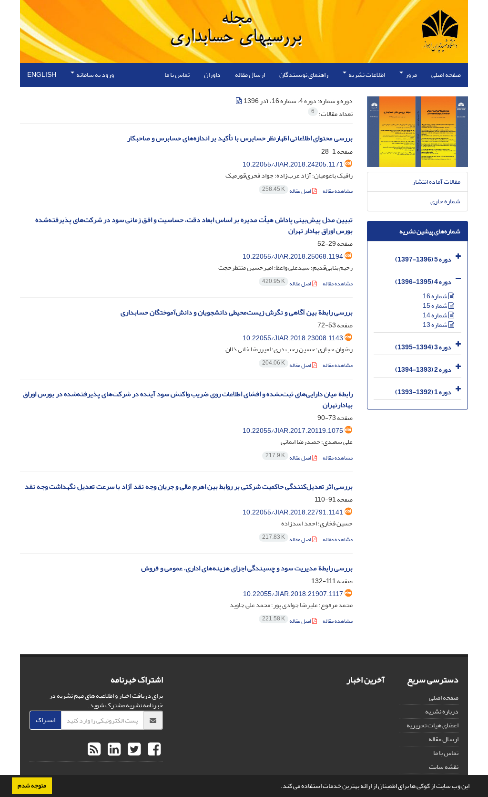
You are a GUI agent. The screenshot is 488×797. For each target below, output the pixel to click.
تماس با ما (177, 74)
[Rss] (94, 750)
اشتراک (45, 719)
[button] (278, 787)
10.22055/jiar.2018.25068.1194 (293, 256)
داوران (212, 74)
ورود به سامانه (94, 74)
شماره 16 (435, 296)
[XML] (239, 100)
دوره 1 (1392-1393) (423, 392)
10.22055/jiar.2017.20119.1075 (293, 430)
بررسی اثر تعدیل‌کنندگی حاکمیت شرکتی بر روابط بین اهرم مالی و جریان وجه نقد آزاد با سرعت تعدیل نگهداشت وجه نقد (189, 486)
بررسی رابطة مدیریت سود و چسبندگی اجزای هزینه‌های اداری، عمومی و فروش (247, 568)
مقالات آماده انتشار (436, 181)
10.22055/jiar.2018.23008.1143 (293, 338)
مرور (410, 74)
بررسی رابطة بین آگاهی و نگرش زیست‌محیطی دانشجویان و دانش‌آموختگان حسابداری (237, 312)
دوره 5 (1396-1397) (423, 259)
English (41, 74)
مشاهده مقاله (338, 191)
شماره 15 (435, 305)
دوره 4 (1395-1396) (423, 281)
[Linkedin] (113, 750)
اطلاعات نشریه (366, 74)
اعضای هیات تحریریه (432, 725)
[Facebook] (153, 750)
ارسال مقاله (250, 74)
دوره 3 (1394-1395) (423, 347)
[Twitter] (133, 750)
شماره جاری (445, 201)
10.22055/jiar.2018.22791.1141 (293, 512)
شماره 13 (435, 324)
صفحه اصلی (446, 74)
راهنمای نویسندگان (303, 74)
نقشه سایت (443, 766)
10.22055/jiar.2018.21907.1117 (293, 593)
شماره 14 (435, 315)
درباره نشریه (441, 711)
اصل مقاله (287, 191)
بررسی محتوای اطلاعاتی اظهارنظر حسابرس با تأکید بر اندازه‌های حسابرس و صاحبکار (240, 138)
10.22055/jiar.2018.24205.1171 (293, 164)
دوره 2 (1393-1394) (423, 369)
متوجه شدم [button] (32, 785)
